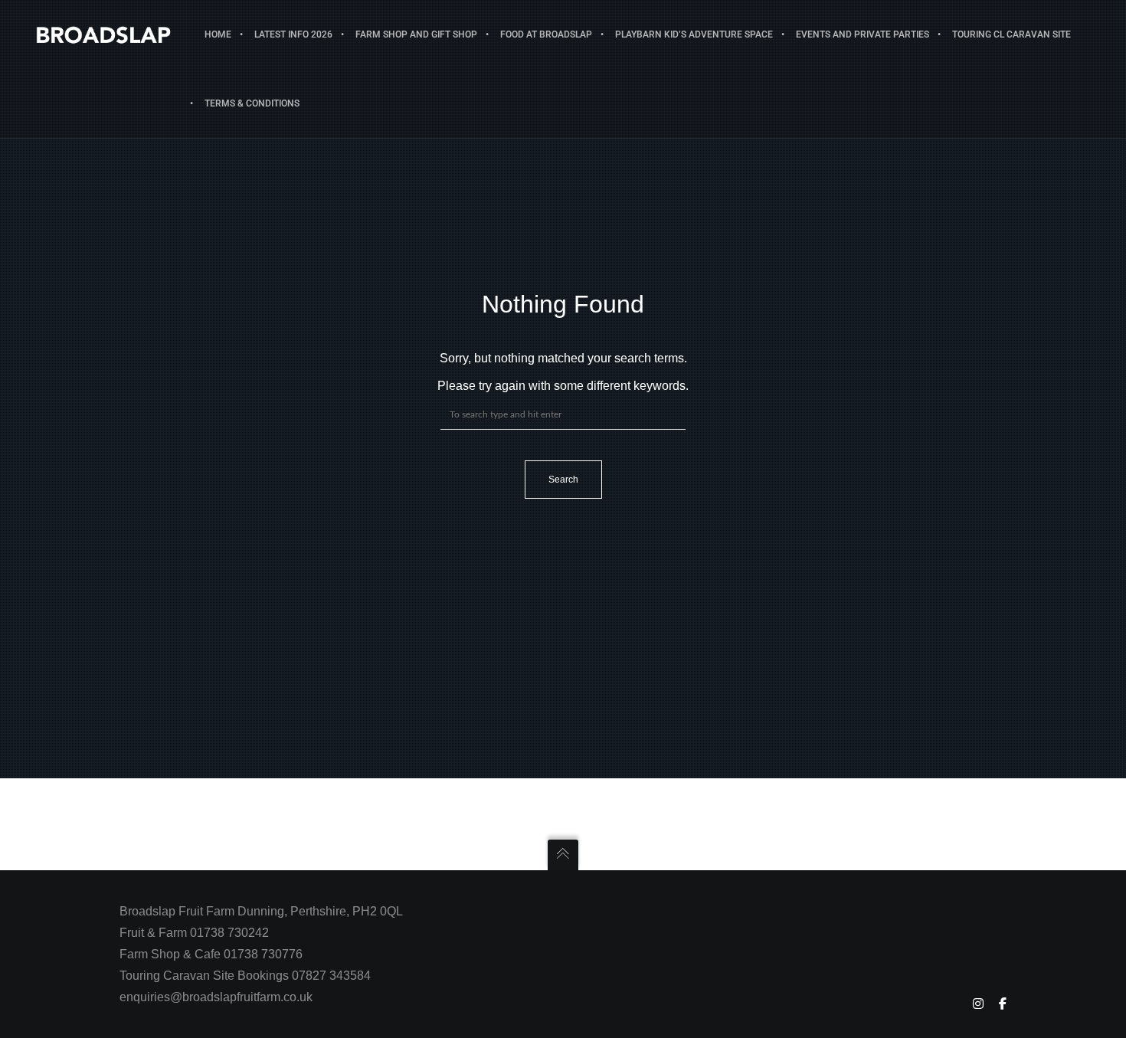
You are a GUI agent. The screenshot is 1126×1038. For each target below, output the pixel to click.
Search (563, 479)
